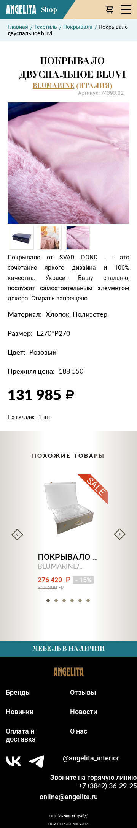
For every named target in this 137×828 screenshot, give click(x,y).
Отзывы (83, 692)
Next (120, 534)
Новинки (19, 712)
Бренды (18, 692)
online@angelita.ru (69, 797)
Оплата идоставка (21, 735)
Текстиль (45, 27)
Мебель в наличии (68, 648)
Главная (18, 27)
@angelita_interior (91, 758)
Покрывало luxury (69, 557)
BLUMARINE (54, 86)
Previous (17, 534)
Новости (83, 712)
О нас (78, 731)
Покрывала (77, 27)
